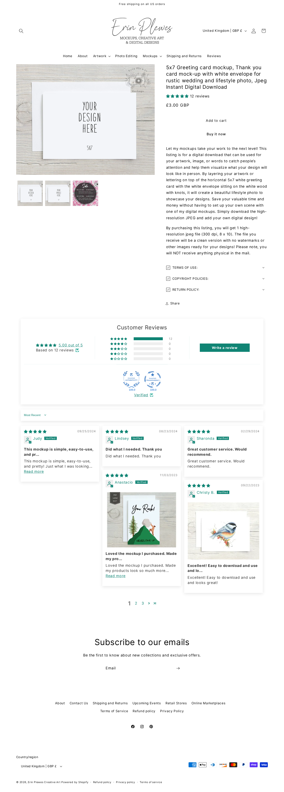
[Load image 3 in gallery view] (85, 193)
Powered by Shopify (74, 782)
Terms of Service (114, 711)
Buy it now (216, 134)
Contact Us (79, 703)
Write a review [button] (224, 348)
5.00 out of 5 (71, 345)
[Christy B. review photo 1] (223, 531)
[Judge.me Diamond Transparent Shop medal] (152, 379)
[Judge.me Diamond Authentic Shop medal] (131, 379)
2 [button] (136, 603)
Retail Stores (176, 703)
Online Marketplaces (208, 703)
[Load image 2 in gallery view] (57, 193)
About (60, 703)
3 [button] (143, 603)
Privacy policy (125, 782)
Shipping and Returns (110, 703)
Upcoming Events (146, 703)
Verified (141, 395)
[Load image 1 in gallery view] (30, 193)
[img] (35, 431)
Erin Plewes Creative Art (44, 782)
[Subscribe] (178, 668)
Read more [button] (34, 471)
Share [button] (175, 303)
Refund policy (144, 711)
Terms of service (151, 782)
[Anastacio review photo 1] (142, 520)
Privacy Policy (172, 711)
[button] (21, 31)
